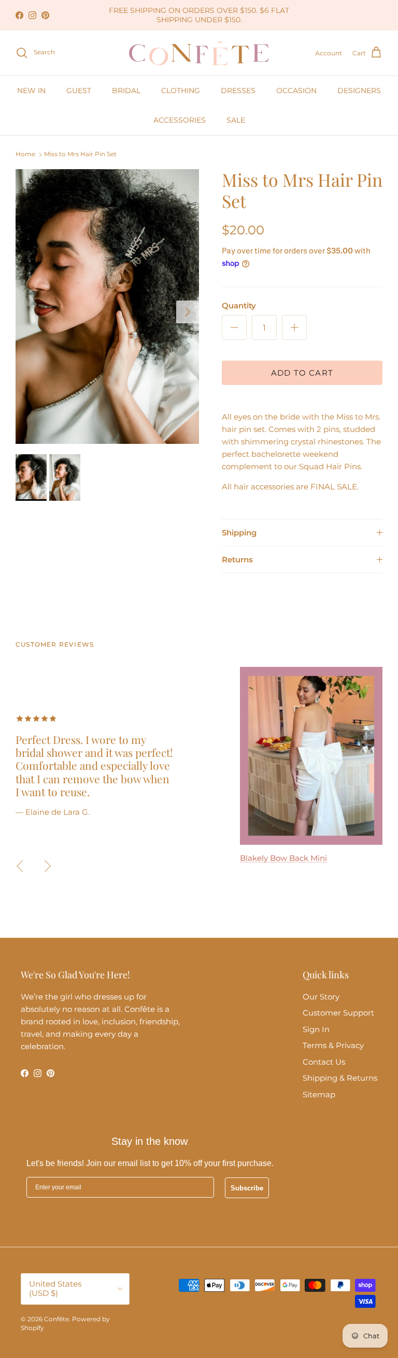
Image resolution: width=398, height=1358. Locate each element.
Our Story (321, 997)
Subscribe (247, 1188)
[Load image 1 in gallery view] (107, 306)
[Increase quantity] (294, 327)
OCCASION (296, 90)
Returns (237, 559)
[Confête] (199, 53)
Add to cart (302, 373)
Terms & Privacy (333, 1045)
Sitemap (319, 1094)
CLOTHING (180, 90)
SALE (235, 120)
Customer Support (338, 1013)
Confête (56, 1319)
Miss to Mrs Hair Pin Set (80, 154)
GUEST (78, 90)
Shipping (239, 533)
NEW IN (31, 90)
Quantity (239, 305)
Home (25, 154)
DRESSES (238, 90)
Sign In (316, 1029)
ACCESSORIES (179, 120)
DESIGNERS (359, 90)
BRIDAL (126, 90)
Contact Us (324, 1062)
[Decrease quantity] (234, 327)
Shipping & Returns (340, 1078)
